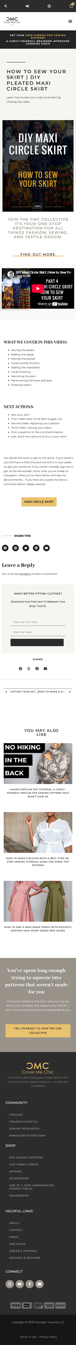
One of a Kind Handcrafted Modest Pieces (31, 1187)
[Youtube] (19, 1284)
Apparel (15, 1171)
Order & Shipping (23, 1251)
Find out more (38, 255)
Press (13, 1237)
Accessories (19, 1178)
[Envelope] (39, 1284)
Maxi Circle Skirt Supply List (44, 419)
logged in (25, 573)
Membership (19, 1195)
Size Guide (17, 1244)
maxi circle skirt (39, 502)
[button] (5, 6)
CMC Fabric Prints (23, 1164)
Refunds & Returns (24, 1257)
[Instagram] (10, 1284)
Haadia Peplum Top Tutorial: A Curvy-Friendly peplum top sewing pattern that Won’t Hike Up (38, 793)
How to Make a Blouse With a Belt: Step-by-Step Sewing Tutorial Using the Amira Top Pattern (38, 862)
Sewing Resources (24, 1128)
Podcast (16, 1114)
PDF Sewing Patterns (26, 1157)
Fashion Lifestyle (23, 1121)
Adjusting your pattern (45, 423)
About (14, 1223)
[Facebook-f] (29, 1284)
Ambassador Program (27, 1135)
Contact (16, 1230)
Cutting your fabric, (39, 427)
